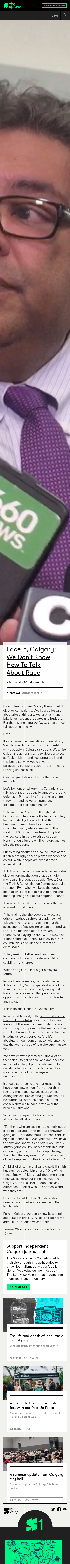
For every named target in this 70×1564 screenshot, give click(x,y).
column (8, 943)
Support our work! (54, 5)
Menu (54, 15)
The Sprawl (13, 693)
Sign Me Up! (18, 1287)
